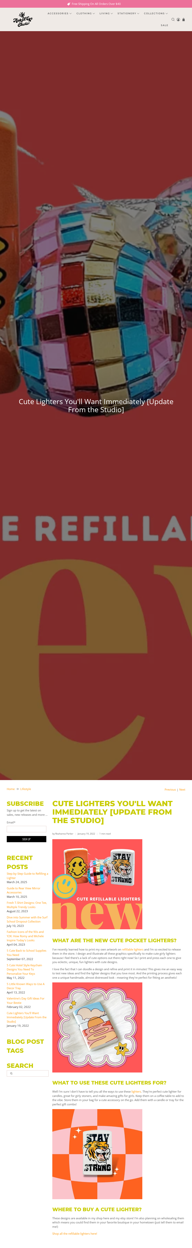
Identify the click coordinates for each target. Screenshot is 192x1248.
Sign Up (26, 839)
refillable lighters (132, 949)
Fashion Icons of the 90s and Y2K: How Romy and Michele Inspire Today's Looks (25, 936)
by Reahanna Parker (62, 833)
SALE (164, 25)
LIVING (105, 13)
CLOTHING (84, 13)
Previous (170, 789)
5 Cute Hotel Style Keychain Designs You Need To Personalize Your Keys (24, 969)
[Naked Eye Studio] (23, 19)
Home (11, 789)
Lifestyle (25, 789)
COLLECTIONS (154, 13)
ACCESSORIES (58, 13)
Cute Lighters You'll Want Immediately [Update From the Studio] (26, 1017)
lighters (136, 1091)
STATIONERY (127, 13)
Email (11, 822)
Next (182, 789)
